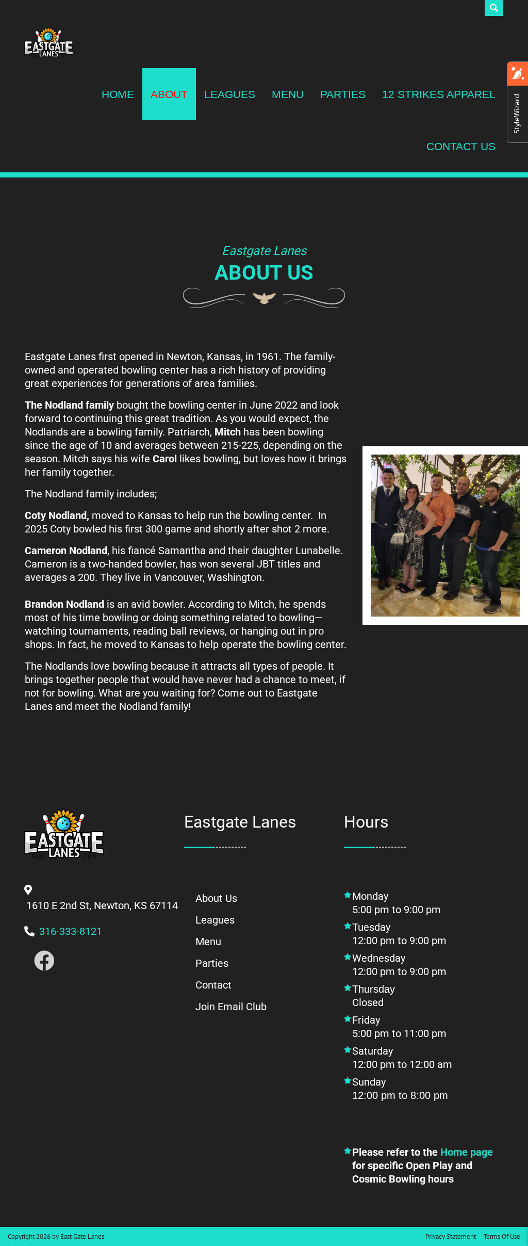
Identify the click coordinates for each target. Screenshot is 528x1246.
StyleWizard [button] (516, 114)
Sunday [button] (409, 1088)
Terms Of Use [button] (502, 1236)
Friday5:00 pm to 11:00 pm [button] (399, 1027)
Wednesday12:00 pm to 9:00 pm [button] (400, 965)
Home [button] (118, 94)
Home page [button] (466, 1152)
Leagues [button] (229, 94)
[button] (48, 42)
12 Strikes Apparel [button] (439, 94)
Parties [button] (343, 94)
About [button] (169, 94)
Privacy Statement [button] (450, 1236)
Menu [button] (288, 94)
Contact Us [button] (461, 146)
